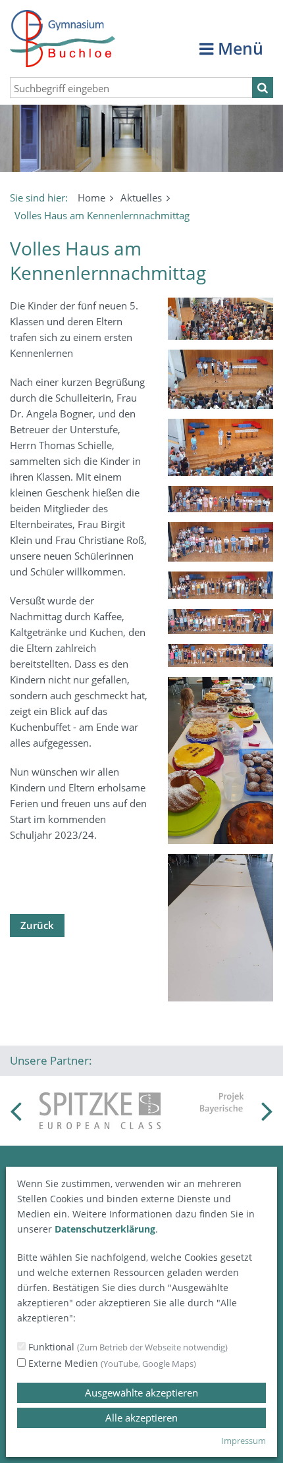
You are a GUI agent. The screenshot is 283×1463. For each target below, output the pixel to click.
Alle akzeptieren (141, 1417)
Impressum (243, 1441)
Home (91, 197)
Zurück (37, 925)
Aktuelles (141, 197)
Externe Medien (111, 1363)
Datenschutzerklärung (105, 1229)
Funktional (127, 1347)
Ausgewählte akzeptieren (141, 1392)
